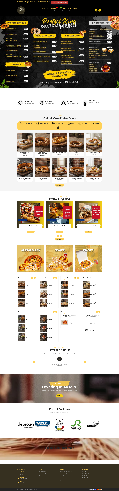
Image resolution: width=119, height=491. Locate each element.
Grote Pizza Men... (94, 315)
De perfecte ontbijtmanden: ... (31, 226)
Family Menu (93, 322)
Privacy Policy (63, 475)
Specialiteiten (42, 475)
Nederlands (97, 2)
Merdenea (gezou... (73, 321)
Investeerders (63, 479)
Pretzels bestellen (43, 479)
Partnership (63, 480)
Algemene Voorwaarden (66, 471)
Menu (40, 477)
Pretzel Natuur (42, 471)
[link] (27, 102)
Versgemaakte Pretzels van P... (88, 226)
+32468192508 (23, 478)
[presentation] (5, 54)
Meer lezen (30, 231)
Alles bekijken (59, 185)
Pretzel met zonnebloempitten (42, 153)
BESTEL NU (59, 395)
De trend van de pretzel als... (59, 226)
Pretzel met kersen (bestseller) (59, 179)
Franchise (62, 477)
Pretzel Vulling (42, 473)
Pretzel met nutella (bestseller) (25, 153)
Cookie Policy (63, 473)
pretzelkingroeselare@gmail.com (28, 482)
